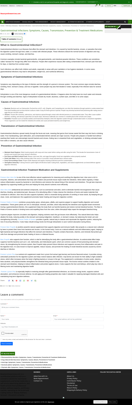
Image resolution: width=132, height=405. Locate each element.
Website (3, 323)
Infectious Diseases (12, 26)
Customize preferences (100, 402)
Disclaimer (71, 383)
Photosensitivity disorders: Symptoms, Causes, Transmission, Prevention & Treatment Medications (33, 357)
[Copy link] (35, 280)
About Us (70, 376)
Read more (51, 402)
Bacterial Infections (25, 26)
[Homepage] (2, 22)
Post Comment (7, 344)
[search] (125, 22)
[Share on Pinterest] (16, 281)
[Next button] (29, 2)
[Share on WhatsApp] (24, 281)
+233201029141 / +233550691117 (87, 2)
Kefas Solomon (19, 34)
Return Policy (72, 388)
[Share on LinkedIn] (20, 281)
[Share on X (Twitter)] (13, 281)
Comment (3, 304)
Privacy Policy (72, 378)
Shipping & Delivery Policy (77, 390)
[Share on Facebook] (9, 281)
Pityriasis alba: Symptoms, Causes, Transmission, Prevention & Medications (26, 367)
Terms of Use (72, 385)
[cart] (95, 5)
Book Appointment (41, 378)
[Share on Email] (28, 281)
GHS (115, 5)
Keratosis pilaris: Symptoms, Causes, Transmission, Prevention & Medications (26, 365)
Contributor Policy (74, 381)
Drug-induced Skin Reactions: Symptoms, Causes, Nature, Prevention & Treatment (28, 360)
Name (2, 316)
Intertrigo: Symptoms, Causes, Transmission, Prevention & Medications (24, 362)
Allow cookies (112, 402)
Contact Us (38, 381)
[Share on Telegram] (32, 281)
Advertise (109, 5)
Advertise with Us (40, 376)
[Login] (102, 5)
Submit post (126, 5)
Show (19, 39)
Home (2, 26)
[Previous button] (32, 2)
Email (55, 316)
